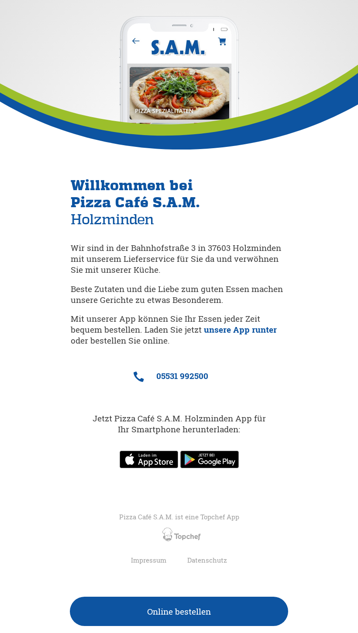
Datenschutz (207, 560)
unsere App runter (240, 329)
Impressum (148, 560)
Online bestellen (179, 611)
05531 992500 (181, 375)
